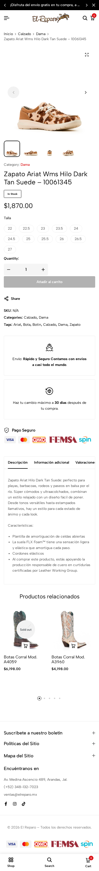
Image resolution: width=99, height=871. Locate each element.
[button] (86, 5)
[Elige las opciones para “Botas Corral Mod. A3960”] (73, 646)
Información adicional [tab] (51, 462)
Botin (36, 324)
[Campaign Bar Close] (93, 5)
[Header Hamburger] (6, 18)
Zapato (75, 324)
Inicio (8, 34)
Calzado (24, 34)
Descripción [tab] (18, 462)
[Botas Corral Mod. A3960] (73, 630)
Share (15, 299)
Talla (7, 218)
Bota (26, 324)
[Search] (85, 18)
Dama (40, 34)
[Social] (6, 804)
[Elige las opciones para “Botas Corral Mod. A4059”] (26, 646)
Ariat (17, 324)
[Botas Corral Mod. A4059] (26, 630)
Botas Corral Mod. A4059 (20, 659)
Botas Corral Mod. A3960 (68, 659)
